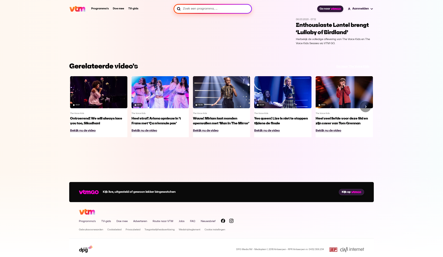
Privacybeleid (133, 229)
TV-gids (133, 8)
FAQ (192, 221)
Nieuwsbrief (208, 221)
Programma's (100, 8)
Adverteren (140, 221)
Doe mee (118, 8)
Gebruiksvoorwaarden (91, 229)
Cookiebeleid (114, 229)
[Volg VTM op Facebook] (223, 221)
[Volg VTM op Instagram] (231, 221)
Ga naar (325, 8)
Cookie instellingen (215, 229)
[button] (360, 9)
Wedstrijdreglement (189, 229)
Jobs (181, 221)
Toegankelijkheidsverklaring (159, 229)
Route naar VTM (163, 221)
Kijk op (346, 192)
